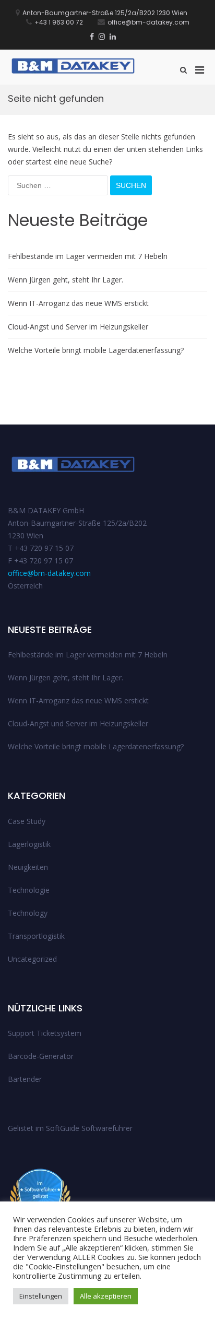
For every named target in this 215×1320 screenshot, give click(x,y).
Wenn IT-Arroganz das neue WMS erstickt (78, 303)
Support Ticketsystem (44, 1033)
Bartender (25, 1079)
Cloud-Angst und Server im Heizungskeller (78, 327)
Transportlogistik (36, 936)
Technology (27, 913)
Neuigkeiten (28, 867)
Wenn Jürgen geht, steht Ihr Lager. (65, 280)
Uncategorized (32, 959)
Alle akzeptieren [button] (106, 1296)
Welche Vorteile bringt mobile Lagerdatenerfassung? (96, 350)
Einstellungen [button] (40, 1296)
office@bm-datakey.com (49, 573)
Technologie (29, 890)
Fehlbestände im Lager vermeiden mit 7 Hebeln (88, 256)
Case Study (26, 821)
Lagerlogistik (29, 844)
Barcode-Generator (41, 1056)
